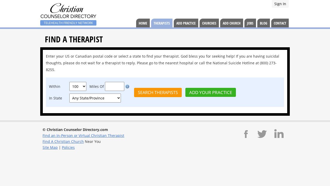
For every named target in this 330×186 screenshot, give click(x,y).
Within (54, 86)
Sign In (280, 3)
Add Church (232, 23)
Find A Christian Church (63, 141)
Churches (209, 23)
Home (143, 23)
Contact (280, 23)
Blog (263, 23)
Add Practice (186, 23)
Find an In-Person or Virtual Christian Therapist (83, 135)
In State (55, 98)
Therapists (162, 23)
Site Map (50, 147)
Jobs (250, 23)
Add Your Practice (210, 92)
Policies (68, 147)
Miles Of (96, 86)
